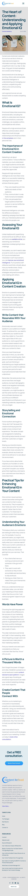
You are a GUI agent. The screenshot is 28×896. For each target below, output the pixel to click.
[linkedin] (18, 883)
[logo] (7, 3)
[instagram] (12, 883)
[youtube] (15, 883)
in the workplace (7, 138)
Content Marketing (7, 31)
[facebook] (10, 883)
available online (16, 239)
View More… (5, 806)
